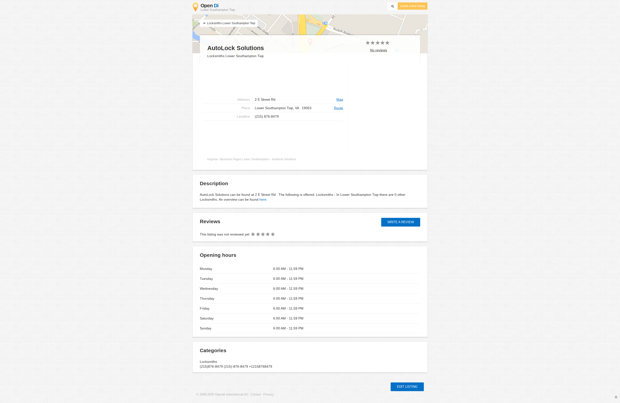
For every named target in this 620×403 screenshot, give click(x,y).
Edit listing (407, 386)
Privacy (268, 394)
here (262, 199)
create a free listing (412, 6)
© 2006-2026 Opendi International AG (222, 394)
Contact (255, 394)
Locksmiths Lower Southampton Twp (230, 23)
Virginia (212, 159)
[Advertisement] (273, 80)
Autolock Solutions (284, 159)
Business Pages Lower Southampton (244, 159)
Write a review (401, 222)
